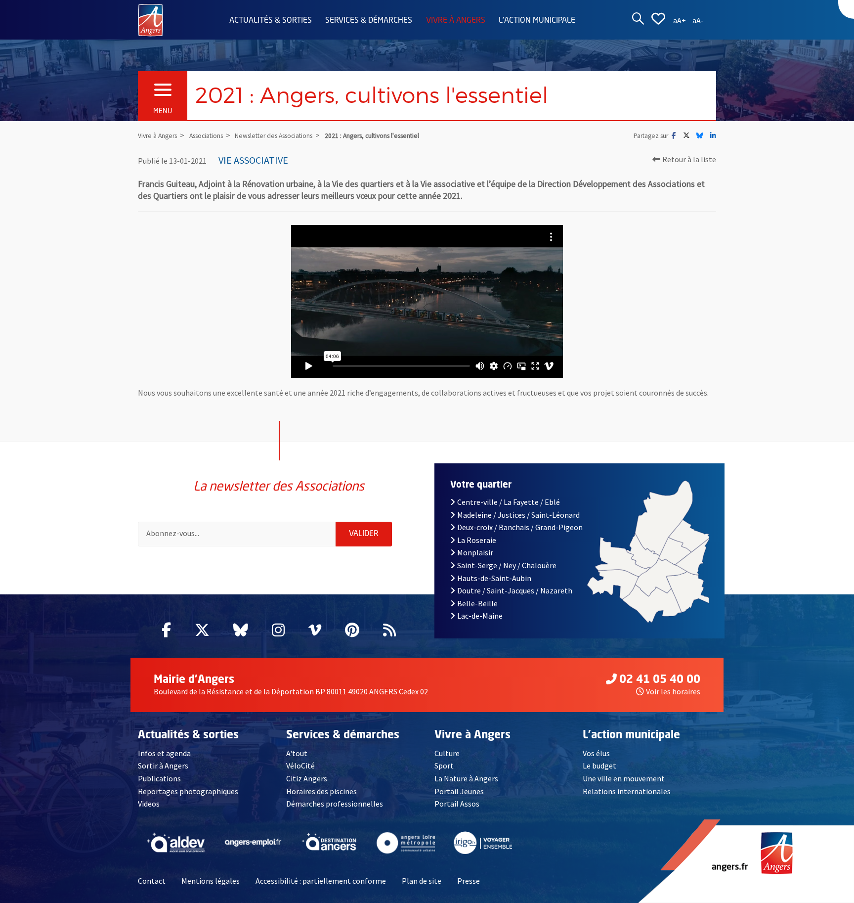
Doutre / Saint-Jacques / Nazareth (514, 590)
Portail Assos (456, 804)
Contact (152, 881)
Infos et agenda (164, 753)
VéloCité (300, 765)
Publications (159, 778)
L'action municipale (537, 21)
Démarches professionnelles (334, 804)
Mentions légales (210, 881)
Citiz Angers (306, 778)
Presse (468, 881)
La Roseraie (476, 540)
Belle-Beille (477, 603)
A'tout (296, 753)
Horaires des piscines (321, 791)
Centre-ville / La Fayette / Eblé (508, 502)
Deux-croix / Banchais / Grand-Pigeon (520, 527)
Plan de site (421, 881)
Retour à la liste (689, 159)
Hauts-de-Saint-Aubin (494, 578)
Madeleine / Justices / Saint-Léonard (518, 515)
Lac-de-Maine (480, 616)
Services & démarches (368, 21)
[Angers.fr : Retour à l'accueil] (150, 19)
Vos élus (596, 753)
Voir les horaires (673, 691)
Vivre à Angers (455, 21)
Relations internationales (627, 791)
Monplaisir (475, 552)
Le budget (599, 765)
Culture (447, 753)
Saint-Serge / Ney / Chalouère (506, 565)
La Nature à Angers (466, 778)
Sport (444, 765)
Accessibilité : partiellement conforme (321, 881)
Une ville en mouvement (624, 778)
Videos (149, 804)
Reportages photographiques (188, 791)
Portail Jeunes (459, 791)
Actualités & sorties (270, 21)
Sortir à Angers (163, 765)
